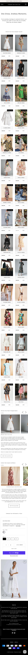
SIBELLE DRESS (21, 177)
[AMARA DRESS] (7, 267)
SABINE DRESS (7, 177)
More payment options (14, 555)
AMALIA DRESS (21, 227)
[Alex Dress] (21, 392)
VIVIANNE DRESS (7, 302)
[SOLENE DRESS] (21, 118)
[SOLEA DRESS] (7, 93)
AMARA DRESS (7, 277)
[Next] (25, 412)
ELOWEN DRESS (7, 128)
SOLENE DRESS (21, 128)
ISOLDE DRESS (21, 327)
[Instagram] (14, 633)
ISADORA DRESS (7, 78)
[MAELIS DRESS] (21, 192)
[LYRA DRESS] (21, 142)
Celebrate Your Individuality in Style (14, 513)
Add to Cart (14, 548)
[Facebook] (12, 633)
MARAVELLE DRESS (7, 152)
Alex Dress (21, 402)
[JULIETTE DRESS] (21, 242)
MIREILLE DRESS (21, 78)
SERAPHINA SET (7, 252)
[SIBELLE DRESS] (21, 167)
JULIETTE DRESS (21, 252)
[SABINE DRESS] (7, 167)
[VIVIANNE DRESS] (7, 292)
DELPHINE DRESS (7, 53)
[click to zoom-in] (24, 562)
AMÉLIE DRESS (21, 352)
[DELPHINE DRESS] (7, 43)
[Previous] (22, 412)
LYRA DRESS (21, 152)
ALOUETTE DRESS (21, 302)
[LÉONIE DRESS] (7, 367)
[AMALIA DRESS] (21, 217)
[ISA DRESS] (21, 367)
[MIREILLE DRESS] (21, 68)
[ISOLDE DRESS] (21, 317)
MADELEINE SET (7, 352)
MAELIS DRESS (21, 202)
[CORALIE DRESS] (7, 317)
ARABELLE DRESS (7, 202)
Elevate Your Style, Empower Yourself (14, 31)
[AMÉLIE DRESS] (21, 342)
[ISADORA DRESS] (7, 68)
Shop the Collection (6, 456)
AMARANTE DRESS (21, 53)
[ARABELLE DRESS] (7, 192)
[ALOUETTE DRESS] (21, 292)
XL (16, 538)
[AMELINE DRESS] (21, 93)
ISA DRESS (21, 377)
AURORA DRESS (21, 277)
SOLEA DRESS (7, 103)
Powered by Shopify (17, 652)
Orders (11, 642)
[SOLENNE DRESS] (7, 217)
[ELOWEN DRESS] (7, 118)
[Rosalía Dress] (7, 392)
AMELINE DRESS (21, 103)
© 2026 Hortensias (10, 652)
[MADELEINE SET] (7, 342)
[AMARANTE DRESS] (21, 43)
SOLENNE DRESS (7, 227)
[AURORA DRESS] (21, 267)
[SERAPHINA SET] (7, 242)
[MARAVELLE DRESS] (7, 142)
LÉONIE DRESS (7, 377)
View (9, 56)
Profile (16, 642)
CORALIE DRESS (7, 327)
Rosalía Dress (7, 402)
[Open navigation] (2, 4)
